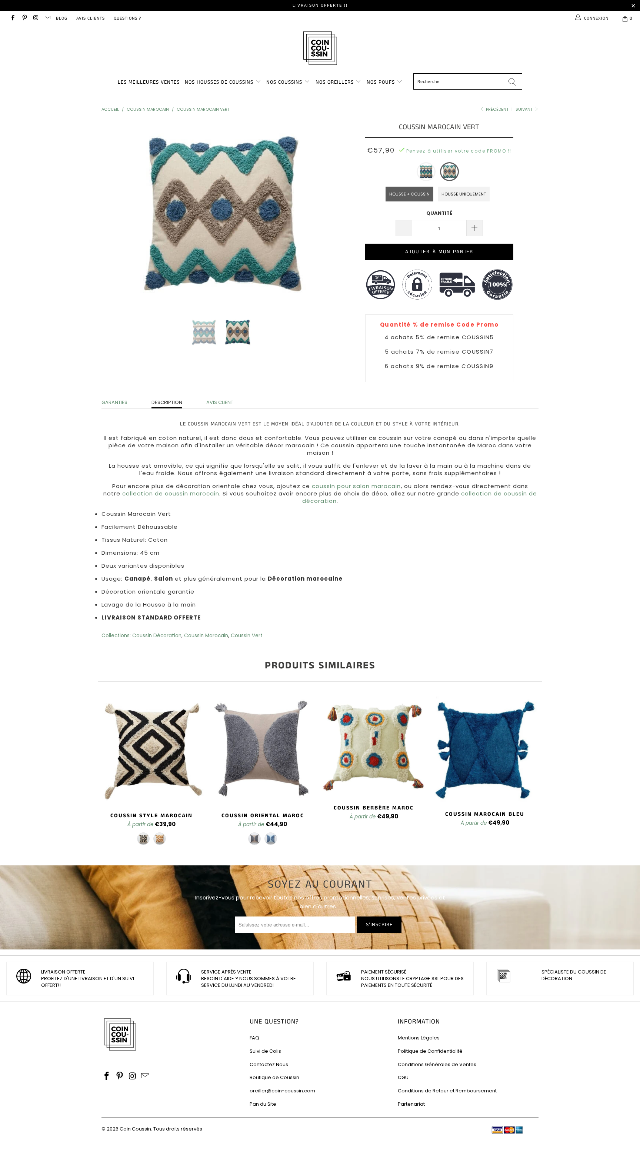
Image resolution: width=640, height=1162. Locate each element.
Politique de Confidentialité (430, 1051)
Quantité (439, 213)
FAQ (254, 1037)
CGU (403, 1077)
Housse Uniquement (463, 194)
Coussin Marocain (206, 635)
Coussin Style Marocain (151, 750)
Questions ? (127, 18)
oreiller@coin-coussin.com (282, 1090)
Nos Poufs (381, 82)
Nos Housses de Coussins (219, 82)
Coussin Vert (247, 635)
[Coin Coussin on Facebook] (12, 18)
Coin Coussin (135, 1128)
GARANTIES (114, 402)
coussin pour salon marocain (356, 486)
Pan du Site (263, 1104)
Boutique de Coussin (274, 1077)
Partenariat (411, 1104)
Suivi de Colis (265, 1051)
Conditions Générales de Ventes (437, 1064)
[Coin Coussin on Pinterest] (24, 18)
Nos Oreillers (335, 82)
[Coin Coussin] (320, 49)
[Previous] (114, 213)
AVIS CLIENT (219, 402)
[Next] (327, 213)
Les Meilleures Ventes (149, 82)
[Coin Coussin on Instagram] (36, 18)
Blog (61, 18)
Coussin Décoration (156, 635)
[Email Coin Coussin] (47, 18)
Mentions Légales (419, 1037)
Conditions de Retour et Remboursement (447, 1090)
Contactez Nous (269, 1064)
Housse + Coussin (409, 194)
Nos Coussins (284, 82)
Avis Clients (90, 18)
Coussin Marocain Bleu (485, 749)
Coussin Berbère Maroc (373, 746)
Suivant (525, 109)
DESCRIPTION (166, 402)
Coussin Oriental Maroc (262, 750)
